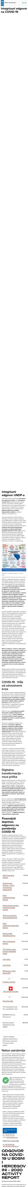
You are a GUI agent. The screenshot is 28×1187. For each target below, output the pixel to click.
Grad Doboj (6, 959)
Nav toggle (25, 3)
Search (23, 3)
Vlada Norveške (8, 1001)
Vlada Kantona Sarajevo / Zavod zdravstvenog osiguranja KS (8, 886)
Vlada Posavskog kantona (8, 876)
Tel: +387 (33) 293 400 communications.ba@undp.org (11, 1145)
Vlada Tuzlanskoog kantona (9, 942)
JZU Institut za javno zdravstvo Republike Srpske (9, 951)
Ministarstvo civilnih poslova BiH (9, 972)
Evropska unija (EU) (9, 982)
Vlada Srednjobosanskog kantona (9, 897)
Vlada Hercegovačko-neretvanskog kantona (10, 916)
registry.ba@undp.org (12, 1137)
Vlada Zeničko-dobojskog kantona (9, 934)
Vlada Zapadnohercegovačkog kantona (11, 925)
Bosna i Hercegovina (10, 2)
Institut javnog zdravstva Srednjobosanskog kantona (11, 907)
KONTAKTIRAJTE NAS (10, 1130)
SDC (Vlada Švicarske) (10, 991)
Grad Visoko (7, 965)
